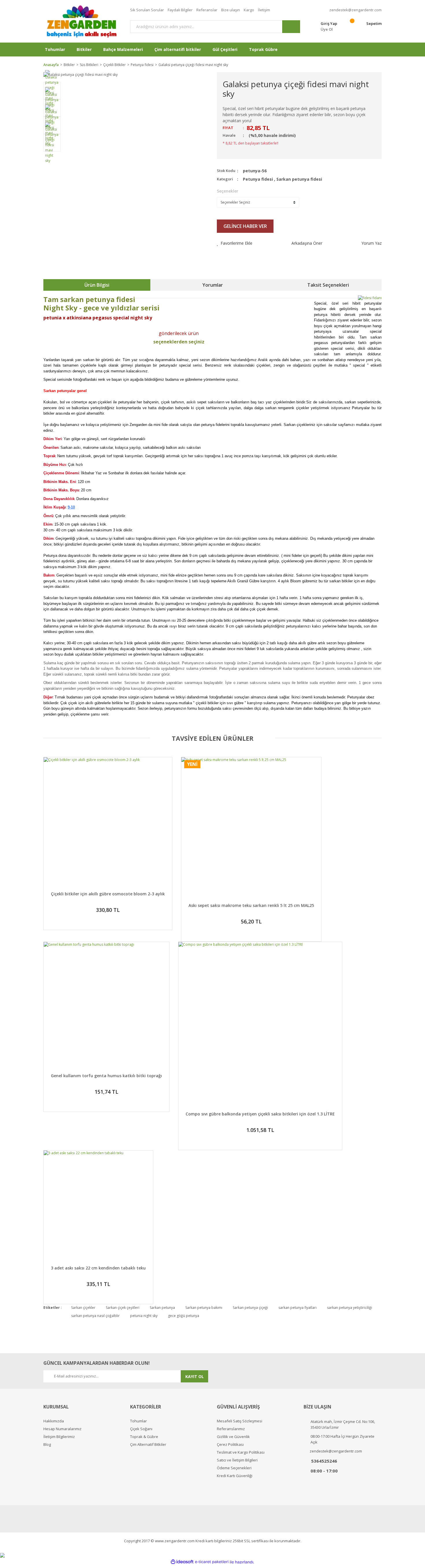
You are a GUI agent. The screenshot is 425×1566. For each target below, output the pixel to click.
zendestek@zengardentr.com (355, 9)
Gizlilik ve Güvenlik (233, 1437)
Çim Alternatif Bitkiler (148, 1444)
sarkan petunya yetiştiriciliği (349, 1307)
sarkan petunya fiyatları (297, 1307)
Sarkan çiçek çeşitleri (122, 1307)
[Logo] (82, 21)
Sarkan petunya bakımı (203, 1307)
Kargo (249, 9)
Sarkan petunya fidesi (299, 179)
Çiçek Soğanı (141, 1429)
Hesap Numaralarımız (62, 1429)
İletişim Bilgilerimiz (59, 1437)
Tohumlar (138, 1421)
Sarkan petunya (162, 1307)
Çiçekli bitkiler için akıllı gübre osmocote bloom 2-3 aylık (108, 894)
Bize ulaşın (230, 9)
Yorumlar (212, 285)
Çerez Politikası (230, 1444)
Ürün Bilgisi (96, 285)
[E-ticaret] (212, 1562)
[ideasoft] (182, 1562)
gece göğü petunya (183, 1315)
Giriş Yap (329, 23)
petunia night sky (144, 1315)
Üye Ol (327, 29)
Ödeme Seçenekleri (234, 1468)
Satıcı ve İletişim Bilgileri (237, 1460)
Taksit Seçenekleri (328, 285)
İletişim (264, 9)
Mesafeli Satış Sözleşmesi (239, 1421)
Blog (47, 1444)
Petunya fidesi (258, 179)
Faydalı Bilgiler (180, 9)
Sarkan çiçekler (83, 1307)
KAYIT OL (194, 1376)
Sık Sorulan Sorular (147, 9)
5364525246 (324, 1461)
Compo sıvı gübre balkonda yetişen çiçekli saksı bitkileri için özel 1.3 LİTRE (260, 1114)
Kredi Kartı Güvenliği (234, 1476)
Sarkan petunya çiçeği (250, 1307)
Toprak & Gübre (144, 1437)
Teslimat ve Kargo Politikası (241, 1452)
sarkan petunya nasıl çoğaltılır (95, 1315)
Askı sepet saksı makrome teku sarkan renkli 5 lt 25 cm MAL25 (251, 905)
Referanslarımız (231, 1429)
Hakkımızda (53, 1421)
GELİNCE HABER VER (245, 226)
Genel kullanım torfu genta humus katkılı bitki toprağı (106, 1075)
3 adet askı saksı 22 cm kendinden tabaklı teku (98, 1268)
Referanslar (206, 9)
